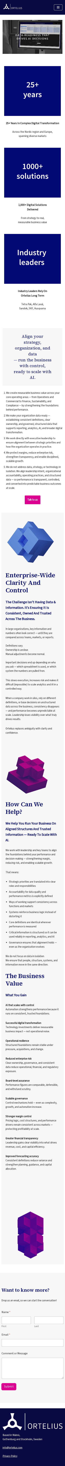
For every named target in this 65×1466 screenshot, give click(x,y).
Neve (5, 1462)
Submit (9, 1387)
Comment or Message (15, 1353)
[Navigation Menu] (58, 7)
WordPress (30, 1462)
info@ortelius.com (12, 1448)
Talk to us (32, 500)
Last (36, 1326)
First (4, 1326)
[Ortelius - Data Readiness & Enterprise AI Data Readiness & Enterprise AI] (13, 7)
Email (6, 1334)
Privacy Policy (10, 1456)
